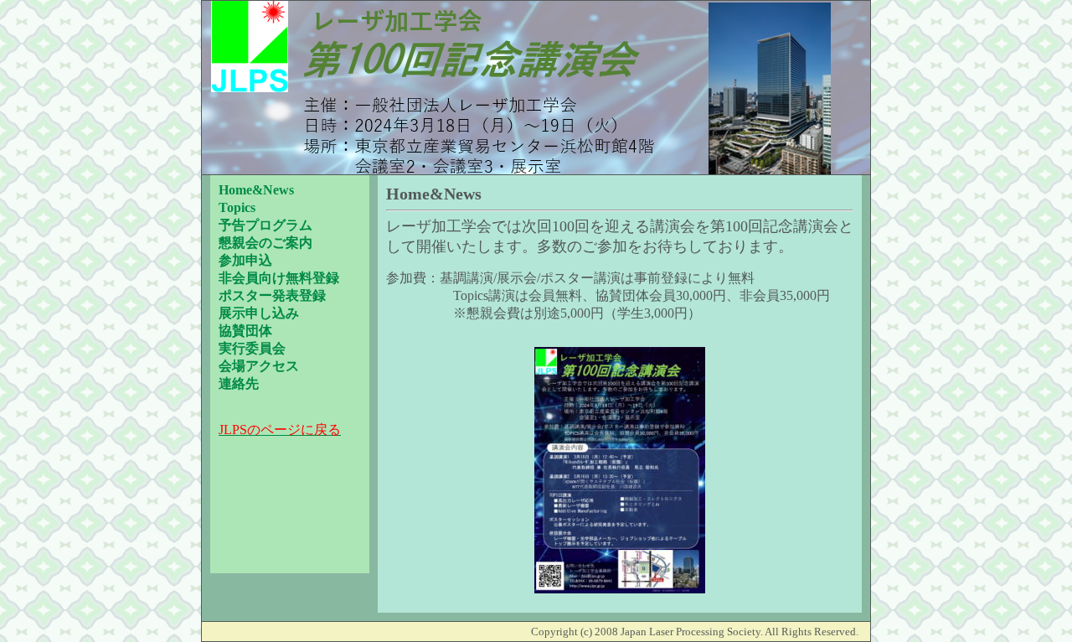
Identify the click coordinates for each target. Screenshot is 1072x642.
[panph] (619, 589)
